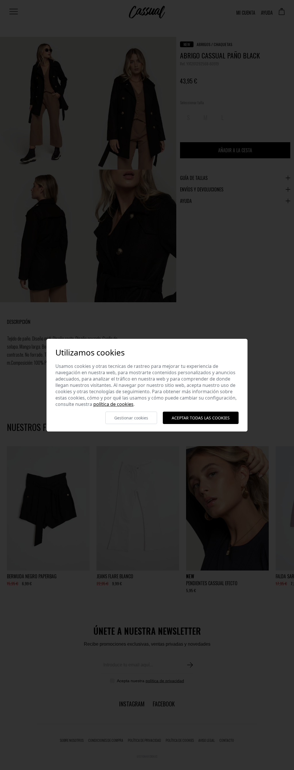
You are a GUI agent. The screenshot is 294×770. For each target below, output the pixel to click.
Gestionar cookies (131, 418)
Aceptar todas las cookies (201, 418)
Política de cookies (113, 404)
